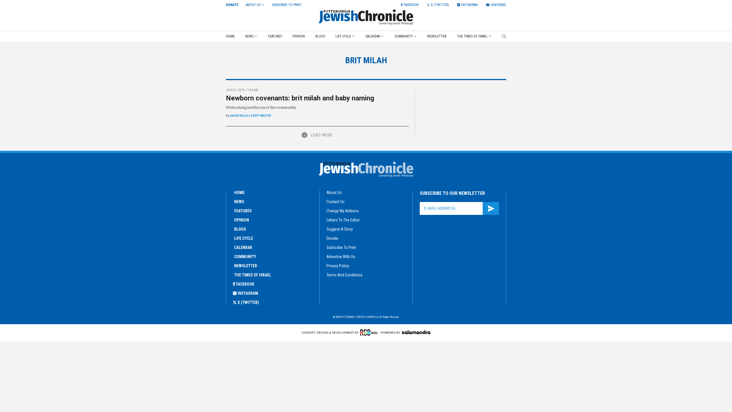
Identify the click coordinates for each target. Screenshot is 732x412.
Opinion (298, 36)
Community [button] (404, 36)
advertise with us (341, 256)
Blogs (320, 36)
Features (275, 36)
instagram (248, 293)
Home (230, 36)
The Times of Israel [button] (472, 36)
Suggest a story (340, 229)
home (239, 192)
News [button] (249, 36)
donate (332, 238)
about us (334, 192)
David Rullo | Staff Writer (250, 115)
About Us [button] (253, 5)
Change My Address (343, 211)
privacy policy (338, 266)
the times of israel (252, 275)
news (239, 201)
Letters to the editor (343, 220)
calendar (243, 247)
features (243, 211)
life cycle (243, 238)
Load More (322, 135)
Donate (232, 5)
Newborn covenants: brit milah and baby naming (300, 98)
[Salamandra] (416, 332)
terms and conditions (345, 275)
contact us (336, 201)
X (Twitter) (248, 302)
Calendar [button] (372, 36)
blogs (240, 229)
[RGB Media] (369, 332)
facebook (245, 284)
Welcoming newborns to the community (261, 107)
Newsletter (436, 36)
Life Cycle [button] (343, 36)
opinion (241, 220)
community (245, 256)
